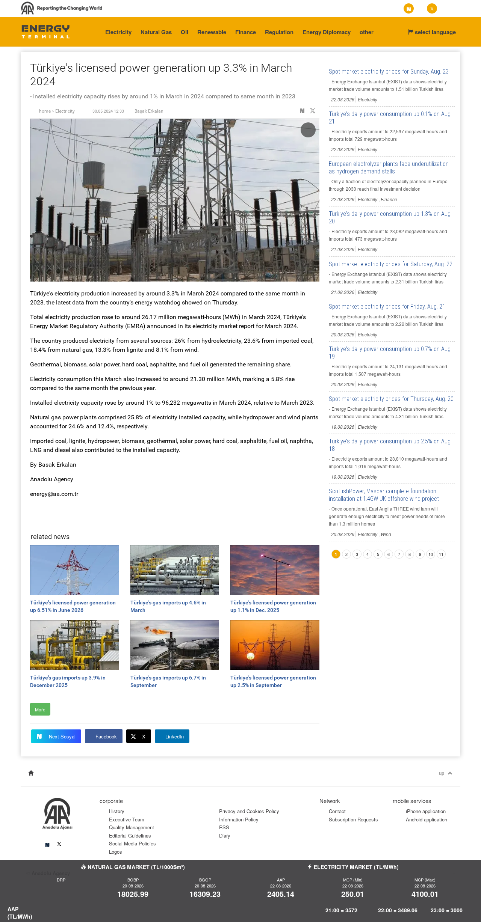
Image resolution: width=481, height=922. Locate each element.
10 (430, 554)
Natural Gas (156, 32)
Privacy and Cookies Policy (249, 811)
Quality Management (131, 827)
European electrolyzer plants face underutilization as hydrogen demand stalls (389, 167)
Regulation (279, 32)
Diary (224, 835)
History (116, 811)
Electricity (118, 32)
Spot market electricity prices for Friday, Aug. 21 (387, 306)
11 (441, 554)
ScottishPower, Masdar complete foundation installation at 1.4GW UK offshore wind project (384, 495)
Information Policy (239, 819)
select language (434, 32)
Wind (386, 534)
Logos (115, 851)
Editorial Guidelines (130, 835)
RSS (224, 827)
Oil (184, 32)
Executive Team (126, 819)
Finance (245, 32)
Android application (426, 819)
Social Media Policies (132, 843)
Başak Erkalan (149, 111)
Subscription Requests (353, 819)
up (441, 773)
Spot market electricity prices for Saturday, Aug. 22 (390, 264)
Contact (337, 811)
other (367, 32)
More (40, 709)
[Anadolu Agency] (46, 31)
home (45, 111)
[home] (31, 773)
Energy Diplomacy (327, 32)
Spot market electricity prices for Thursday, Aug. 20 (391, 398)
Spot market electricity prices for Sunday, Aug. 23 (389, 71)
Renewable (211, 32)
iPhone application (426, 811)
